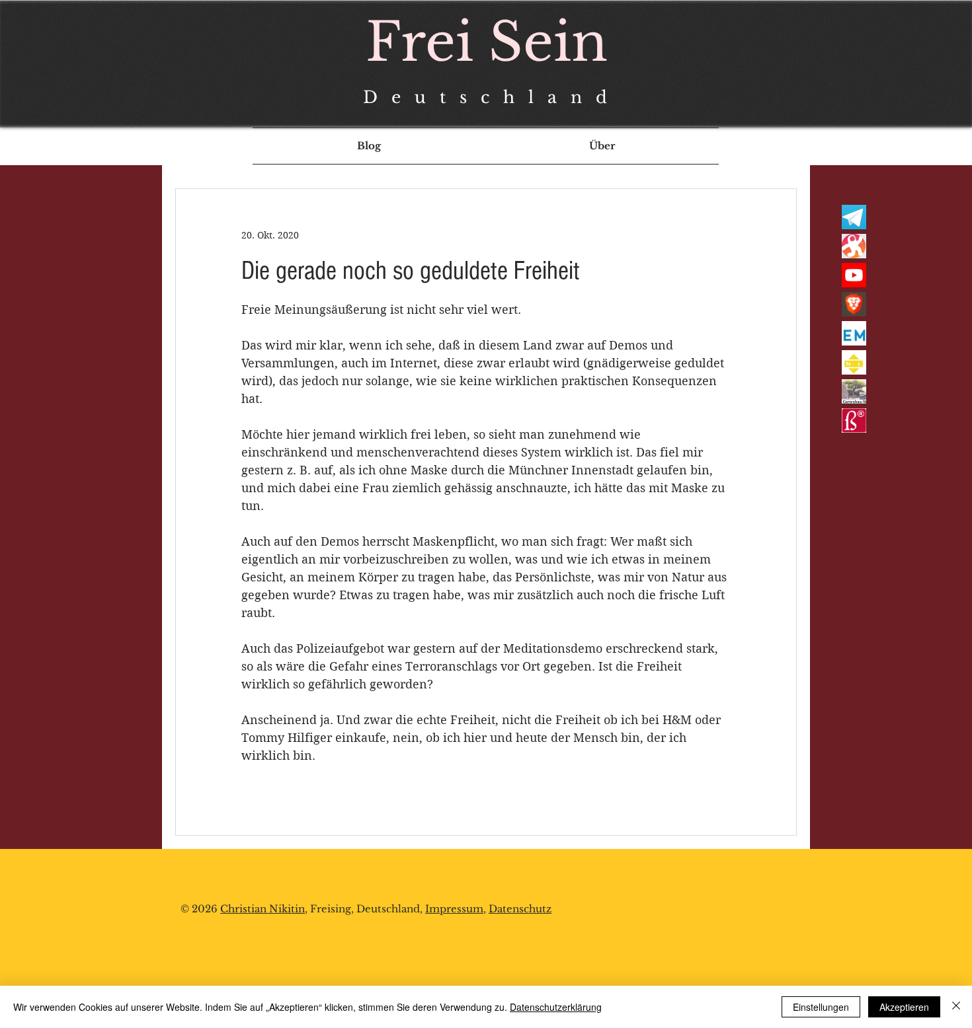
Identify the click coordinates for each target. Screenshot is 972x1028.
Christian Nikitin (262, 908)
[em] (854, 333)
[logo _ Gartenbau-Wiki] (854, 391)
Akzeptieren (904, 1006)
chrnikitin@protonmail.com (265, 975)
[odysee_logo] (854, 246)
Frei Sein (487, 42)
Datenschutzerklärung (556, 1006)
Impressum (454, 908)
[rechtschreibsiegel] (854, 420)
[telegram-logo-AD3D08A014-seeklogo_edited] (854, 217)
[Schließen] (956, 1006)
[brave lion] (854, 304)
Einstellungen (821, 1006)
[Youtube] (854, 275)
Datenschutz (520, 908)
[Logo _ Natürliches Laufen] (854, 362)
